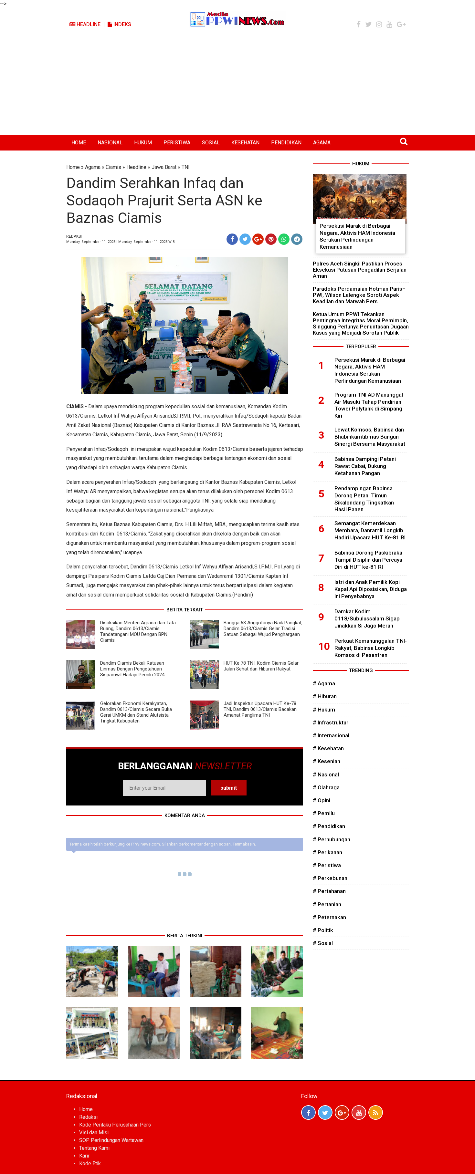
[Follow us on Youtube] (359, 1112)
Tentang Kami (94, 1148)
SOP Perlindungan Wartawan (111, 1140)
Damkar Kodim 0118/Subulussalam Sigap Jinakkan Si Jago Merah (367, 618)
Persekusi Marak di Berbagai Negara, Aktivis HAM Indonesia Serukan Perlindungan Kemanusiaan (357, 236)
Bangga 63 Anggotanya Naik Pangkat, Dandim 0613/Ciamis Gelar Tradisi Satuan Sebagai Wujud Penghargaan (263, 628)
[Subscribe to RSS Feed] (375, 1112)
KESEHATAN (245, 143)
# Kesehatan (328, 748)
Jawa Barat (164, 167)
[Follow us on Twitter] (325, 1112)
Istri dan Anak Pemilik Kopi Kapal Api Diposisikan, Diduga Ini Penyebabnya (370, 589)
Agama (92, 167)
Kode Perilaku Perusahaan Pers (115, 1125)
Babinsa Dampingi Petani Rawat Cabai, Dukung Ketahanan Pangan (365, 466)
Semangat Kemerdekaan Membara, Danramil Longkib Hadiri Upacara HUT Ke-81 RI (370, 530)
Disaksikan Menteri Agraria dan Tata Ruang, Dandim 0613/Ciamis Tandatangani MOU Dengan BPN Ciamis (138, 631)
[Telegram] (296, 239)
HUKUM (143, 143)
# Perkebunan (330, 878)
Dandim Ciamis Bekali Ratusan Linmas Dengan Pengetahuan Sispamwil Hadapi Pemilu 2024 (132, 669)
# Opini (321, 800)
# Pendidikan (329, 826)
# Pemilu (324, 813)
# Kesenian (326, 761)
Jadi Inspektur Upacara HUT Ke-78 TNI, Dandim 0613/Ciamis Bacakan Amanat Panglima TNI (260, 709)
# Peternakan (329, 917)
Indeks (121, 24)
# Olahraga (326, 787)
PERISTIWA (177, 143)
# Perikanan (327, 852)
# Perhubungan (331, 839)
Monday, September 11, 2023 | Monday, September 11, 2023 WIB (120, 242)
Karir (84, 1156)
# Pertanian (327, 904)
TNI (186, 167)
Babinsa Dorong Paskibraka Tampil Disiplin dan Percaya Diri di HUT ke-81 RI (368, 559)
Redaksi (88, 1117)
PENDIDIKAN (286, 143)
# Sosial (323, 943)
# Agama (324, 683)
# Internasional (331, 735)
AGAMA (322, 143)
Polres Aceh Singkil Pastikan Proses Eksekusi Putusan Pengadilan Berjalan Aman (359, 269)
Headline (87, 24)
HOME (78, 143)
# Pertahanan (329, 891)
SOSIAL (211, 143)
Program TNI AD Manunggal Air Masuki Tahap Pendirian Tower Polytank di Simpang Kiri (368, 405)
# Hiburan (325, 696)
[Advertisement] (237, 86)
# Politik (323, 930)
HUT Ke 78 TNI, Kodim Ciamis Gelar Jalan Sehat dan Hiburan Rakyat (261, 666)
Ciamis (113, 167)
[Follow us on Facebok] (308, 1112)
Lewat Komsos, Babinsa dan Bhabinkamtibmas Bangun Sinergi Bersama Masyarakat (369, 436)
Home (73, 167)
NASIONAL (110, 143)
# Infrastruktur (330, 722)
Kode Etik (90, 1163)
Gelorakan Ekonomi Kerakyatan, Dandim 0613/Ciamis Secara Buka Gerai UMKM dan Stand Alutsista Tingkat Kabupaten (136, 712)
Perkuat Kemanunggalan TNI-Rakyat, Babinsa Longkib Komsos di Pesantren (370, 648)
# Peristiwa (327, 865)
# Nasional (326, 774)
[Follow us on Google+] (342, 1112)
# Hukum (324, 709)
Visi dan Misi (94, 1132)
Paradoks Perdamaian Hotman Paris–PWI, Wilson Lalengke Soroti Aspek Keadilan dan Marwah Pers (359, 295)
